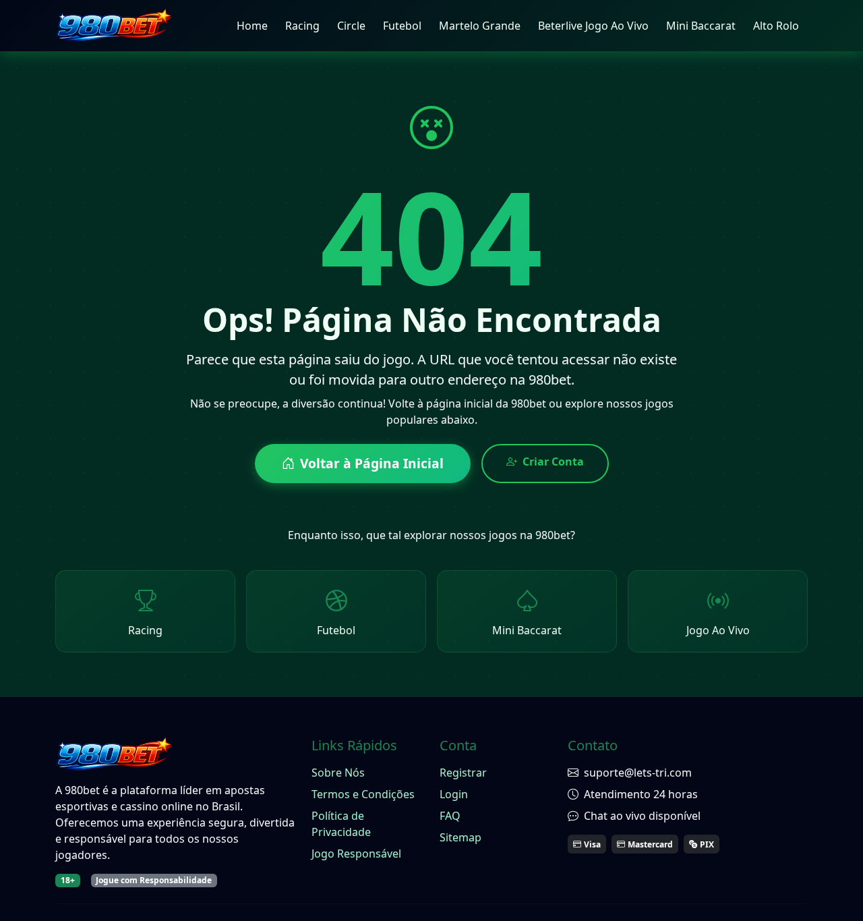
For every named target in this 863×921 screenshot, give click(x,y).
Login (454, 794)
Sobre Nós (338, 772)
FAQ (450, 815)
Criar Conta (553, 461)
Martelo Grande (479, 25)
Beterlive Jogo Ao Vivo (593, 25)
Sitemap (460, 837)
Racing (302, 25)
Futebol (402, 25)
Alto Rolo (776, 25)
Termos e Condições (363, 794)
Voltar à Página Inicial (372, 463)
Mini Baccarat (701, 25)
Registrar (463, 772)
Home (252, 25)
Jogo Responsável (356, 853)
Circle (351, 25)
